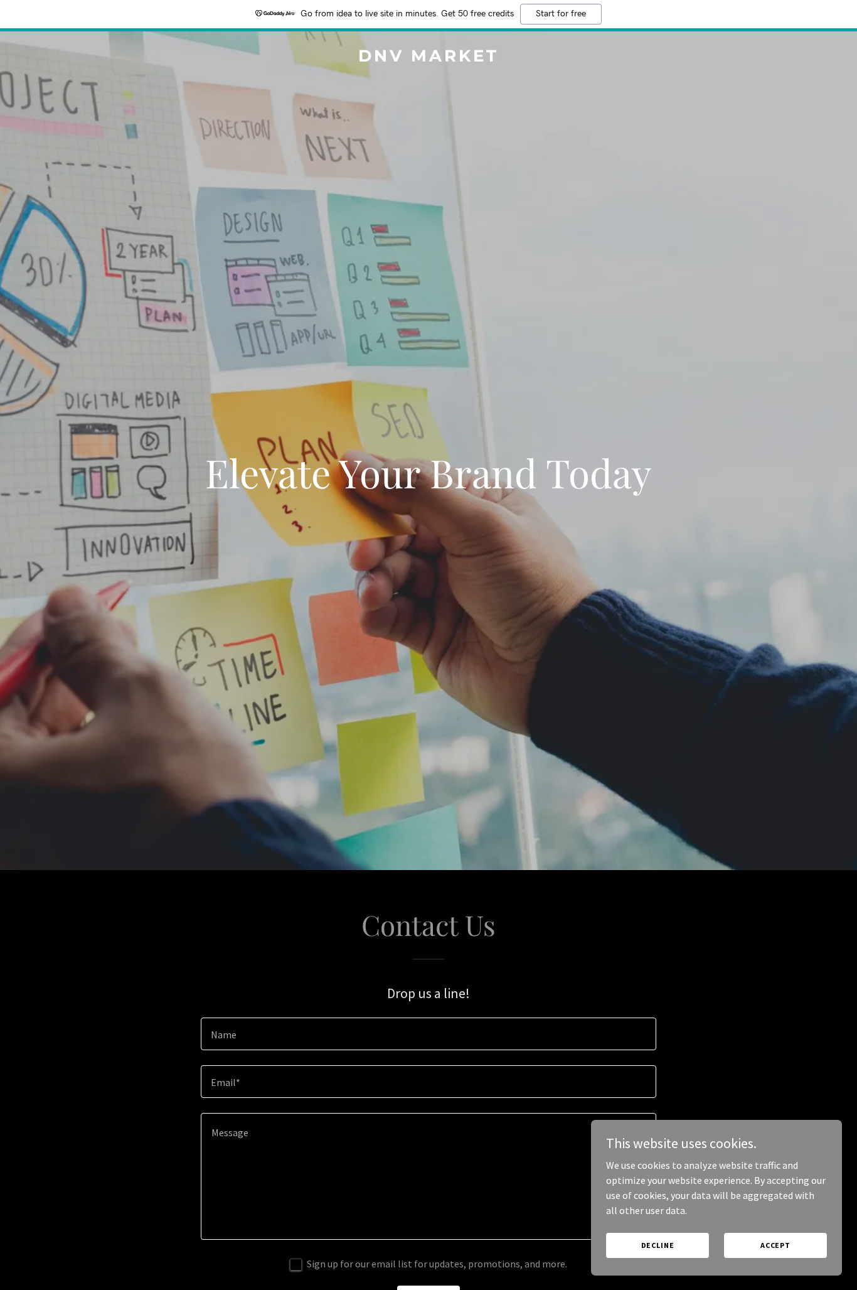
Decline (657, 1245)
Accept (775, 1245)
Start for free (561, 13)
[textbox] (428, 1034)
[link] (428, 57)
